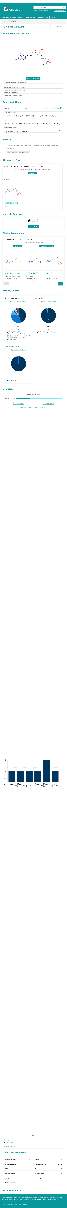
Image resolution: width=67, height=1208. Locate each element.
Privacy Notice (39, 1199)
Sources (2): (10, 148)
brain (47, 10)
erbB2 (44, 10)
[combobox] (50, 7)
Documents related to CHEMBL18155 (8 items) (33, 407)
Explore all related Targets (18, 350)
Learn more (22, 87)
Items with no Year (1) (10, 1146)
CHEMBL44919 (52, 273)
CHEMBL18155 (11, 203)
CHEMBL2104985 (12, 273)
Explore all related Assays (48, 301)
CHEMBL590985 (32, 273)
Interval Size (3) (9, 398)
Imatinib (41, 10)
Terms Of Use (51, 1199)
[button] (12, 21)
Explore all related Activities (18, 301)
